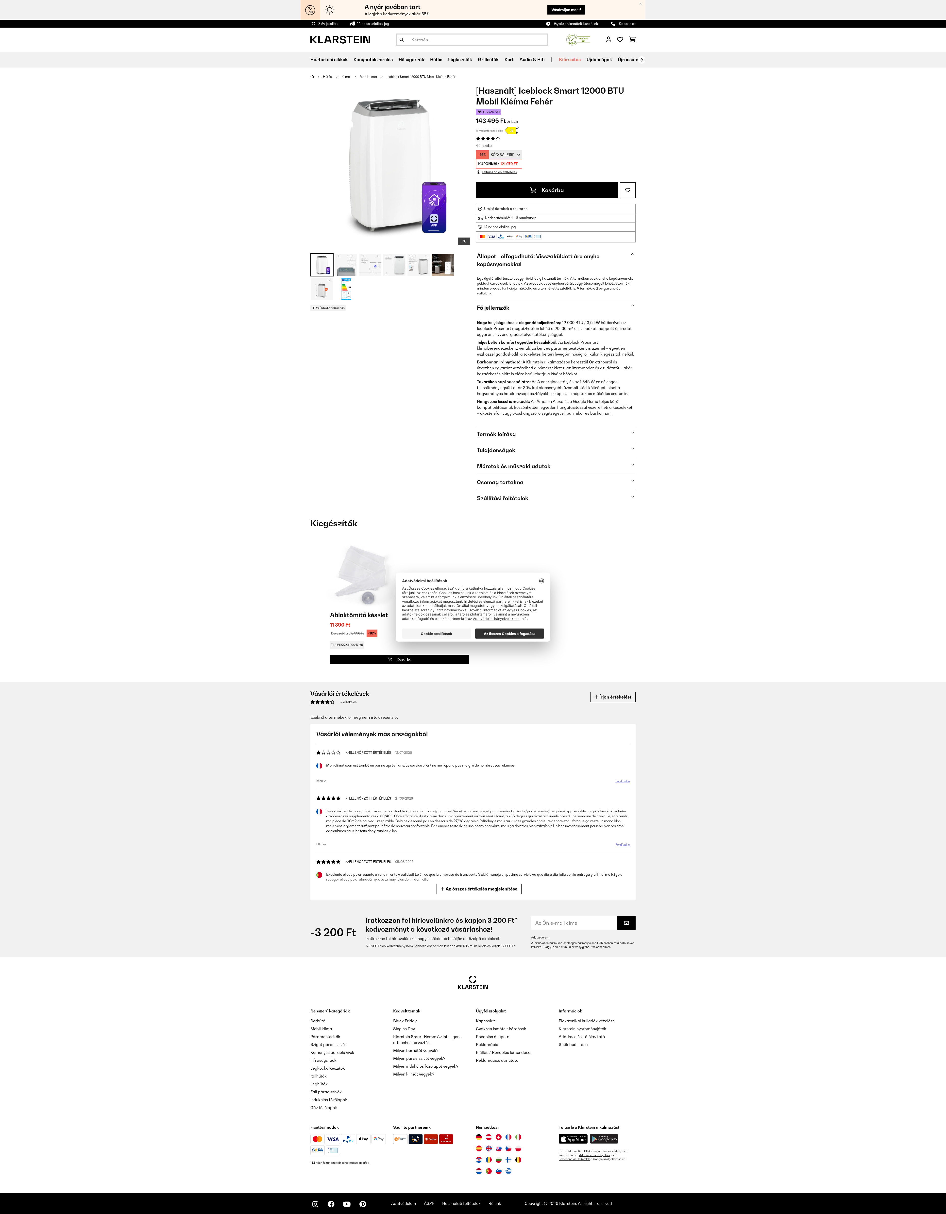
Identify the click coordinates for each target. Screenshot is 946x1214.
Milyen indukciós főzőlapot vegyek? (425, 1066)
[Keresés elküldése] (402, 40)
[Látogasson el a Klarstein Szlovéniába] (499, 1171)
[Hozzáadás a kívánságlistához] (628, 190)
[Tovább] (641, 60)
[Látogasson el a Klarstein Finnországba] (508, 1160)
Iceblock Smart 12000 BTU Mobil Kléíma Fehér (421, 77)
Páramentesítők (325, 1036)
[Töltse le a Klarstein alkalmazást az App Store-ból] (573, 1139)
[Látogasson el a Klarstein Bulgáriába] (499, 1160)
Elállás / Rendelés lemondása (503, 1052)
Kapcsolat (627, 23)
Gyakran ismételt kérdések (576, 23)
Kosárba (552, 190)
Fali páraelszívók (326, 1091)
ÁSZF (429, 1203)
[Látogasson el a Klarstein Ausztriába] (489, 1137)
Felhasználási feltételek (574, 1159)
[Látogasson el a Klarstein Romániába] (489, 1160)
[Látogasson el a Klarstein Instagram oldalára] (315, 1204)
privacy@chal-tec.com (587, 947)
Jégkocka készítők (327, 1068)
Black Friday (405, 1020)
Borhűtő (317, 1020)
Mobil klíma (369, 77)
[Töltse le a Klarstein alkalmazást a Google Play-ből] (604, 1139)
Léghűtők (319, 1083)
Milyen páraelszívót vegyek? (419, 1058)
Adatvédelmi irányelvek (594, 1155)
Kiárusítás (570, 59)
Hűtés (328, 77)
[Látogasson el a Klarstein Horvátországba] (479, 1160)
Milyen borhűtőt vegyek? (416, 1050)
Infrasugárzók (323, 1060)
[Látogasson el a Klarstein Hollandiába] (479, 1171)
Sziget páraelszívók (328, 1044)
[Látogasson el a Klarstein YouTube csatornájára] (347, 1204)
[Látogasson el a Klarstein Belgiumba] (518, 1160)
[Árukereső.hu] (578, 39)
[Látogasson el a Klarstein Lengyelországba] (518, 1148)
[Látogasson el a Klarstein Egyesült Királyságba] (489, 1148)
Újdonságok (599, 59)
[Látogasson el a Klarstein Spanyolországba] (479, 1148)
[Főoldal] (316, 77)
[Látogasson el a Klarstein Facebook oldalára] (331, 1204)
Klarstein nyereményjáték (582, 1028)
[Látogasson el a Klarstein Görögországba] (508, 1171)
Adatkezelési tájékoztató (582, 1036)
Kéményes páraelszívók (332, 1052)
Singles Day (404, 1028)
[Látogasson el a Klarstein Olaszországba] (518, 1137)
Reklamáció (487, 1044)
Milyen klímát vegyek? (413, 1074)
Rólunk (495, 1203)
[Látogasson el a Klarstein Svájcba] (499, 1137)
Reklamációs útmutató (497, 1060)
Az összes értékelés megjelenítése (481, 888)
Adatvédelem (540, 937)
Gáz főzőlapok (323, 1107)
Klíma (346, 77)
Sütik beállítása (573, 1044)
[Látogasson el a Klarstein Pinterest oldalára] (363, 1204)
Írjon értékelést (614, 697)
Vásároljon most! (566, 10)
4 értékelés (484, 146)
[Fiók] (608, 39)
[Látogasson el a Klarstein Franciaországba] (508, 1137)
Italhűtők (318, 1076)
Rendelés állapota (492, 1036)
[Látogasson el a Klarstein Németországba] (479, 1137)
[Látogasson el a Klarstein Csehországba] (508, 1148)
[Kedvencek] (620, 39)
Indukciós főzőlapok (328, 1099)
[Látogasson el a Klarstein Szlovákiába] (499, 1148)
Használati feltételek (461, 1203)
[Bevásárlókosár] (632, 39)
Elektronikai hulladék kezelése (587, 1020)
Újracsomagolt (633, 59)
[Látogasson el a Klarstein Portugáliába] (489, 1171)
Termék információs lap (489, 130)
